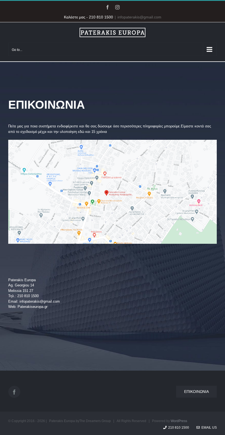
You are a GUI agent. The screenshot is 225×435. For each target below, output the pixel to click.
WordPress (179, 421)
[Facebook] (14, 392)
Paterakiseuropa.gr (32, 307)
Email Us (208, 427)
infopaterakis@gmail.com (139, 17)
